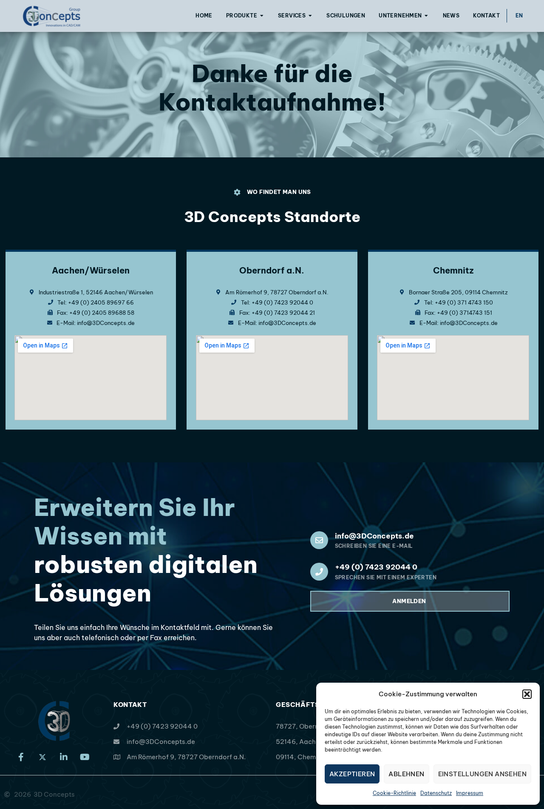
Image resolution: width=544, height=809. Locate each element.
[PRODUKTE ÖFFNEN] (261, 15)
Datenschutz (436, 793)
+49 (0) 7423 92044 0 (376, 567)
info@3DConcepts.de (374, 536)
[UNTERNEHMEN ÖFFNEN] (426, 15)
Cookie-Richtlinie (394, 793)
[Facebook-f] (21, 757)
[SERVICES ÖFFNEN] (310, 15)
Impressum (469, 793)
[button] (527, 694)
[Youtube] (85, 757)
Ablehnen (406, 774)
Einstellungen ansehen (482, 774)
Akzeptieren (352, 774)
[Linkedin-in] (63, 757)
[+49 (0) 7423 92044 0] (319, 572)
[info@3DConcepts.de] (319, 540)
